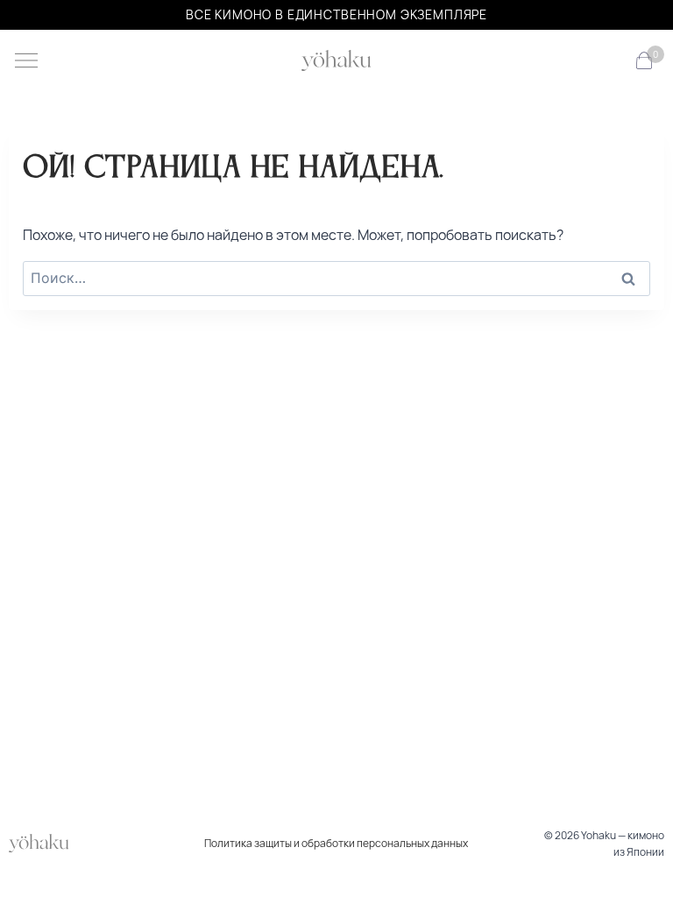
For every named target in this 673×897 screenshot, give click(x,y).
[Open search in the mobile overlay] (615, 61)
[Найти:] (336, 277)
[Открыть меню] (26, 60)
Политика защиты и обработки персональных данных (336, 843)
